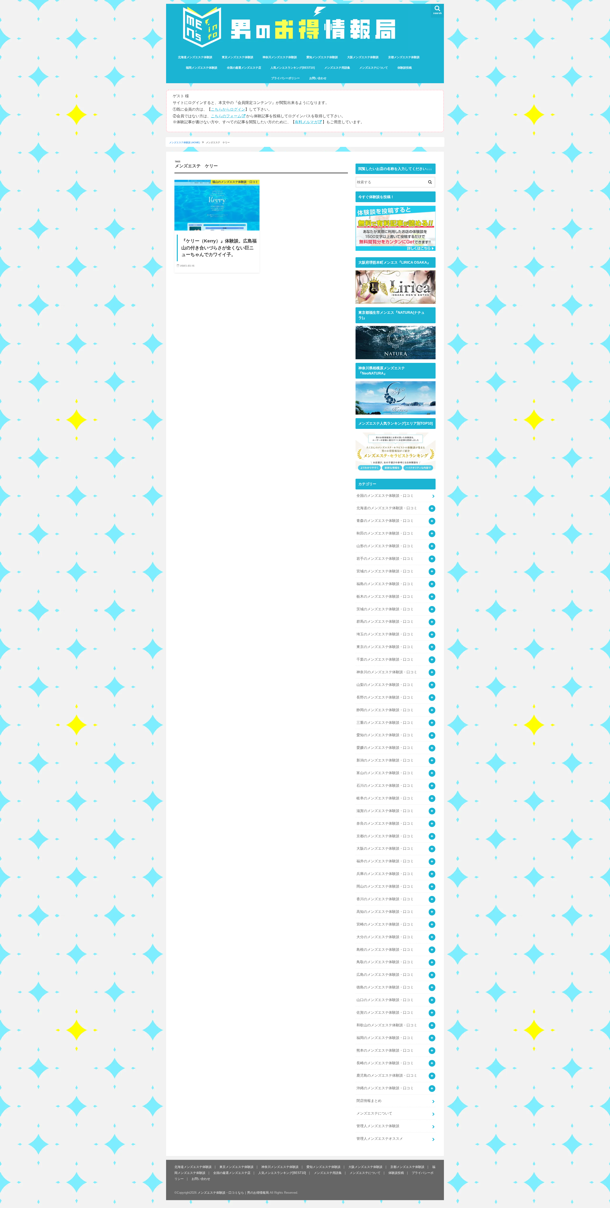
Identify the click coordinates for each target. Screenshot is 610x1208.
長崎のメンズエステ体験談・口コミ (385, 1063)
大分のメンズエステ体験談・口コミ (385, 937)
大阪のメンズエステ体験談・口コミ (385, 848)
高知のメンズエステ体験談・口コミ (385, 912)
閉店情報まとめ (368, 1101)
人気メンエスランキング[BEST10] (292, 67)
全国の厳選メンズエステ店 (244, 67)
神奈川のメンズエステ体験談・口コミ (386, 672)
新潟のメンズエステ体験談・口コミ (385, 760)
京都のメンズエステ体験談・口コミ (385, 836)
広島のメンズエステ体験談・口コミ (385, 975)
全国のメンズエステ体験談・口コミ (385, 496)
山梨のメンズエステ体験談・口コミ (385, 685)
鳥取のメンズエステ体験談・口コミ (385, 962)
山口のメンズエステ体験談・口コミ (385, 1000)
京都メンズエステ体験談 (404, 57)
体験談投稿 (404, 67)
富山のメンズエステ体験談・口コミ (385, 773)
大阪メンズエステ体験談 (363, 57)
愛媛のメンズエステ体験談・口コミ (385, 748)
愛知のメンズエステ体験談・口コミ (385, 735)
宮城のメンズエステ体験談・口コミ (385, 571)
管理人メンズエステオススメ (379, 1139)
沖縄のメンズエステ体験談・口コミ (385, 1088)
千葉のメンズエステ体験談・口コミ (385, 659)
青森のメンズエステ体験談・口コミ (385, 521)
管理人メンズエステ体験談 (377, 1126)
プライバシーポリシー (285, 78)
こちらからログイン (228, 109)
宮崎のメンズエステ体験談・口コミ (385, 924)
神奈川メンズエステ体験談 (280, 57)
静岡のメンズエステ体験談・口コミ (385, 710)
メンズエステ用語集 (337, 67)
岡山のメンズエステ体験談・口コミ (385, 886)
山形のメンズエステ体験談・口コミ (385, 546)
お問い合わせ (317, 78)
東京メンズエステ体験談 (237, 57)
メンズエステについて (373, 67)
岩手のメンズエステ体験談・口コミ (385, 558)
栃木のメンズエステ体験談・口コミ (385, 596)
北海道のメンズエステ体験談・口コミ (386, 508)
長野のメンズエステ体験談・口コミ (385, 697)
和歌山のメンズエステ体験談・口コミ (386, 1025)
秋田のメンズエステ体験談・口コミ (385, 533)
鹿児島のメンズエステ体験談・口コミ (386, 1075)
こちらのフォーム (226, 116)
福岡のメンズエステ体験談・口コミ (385, 1038)
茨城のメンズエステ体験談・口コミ (385, 609)
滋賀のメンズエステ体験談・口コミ (385, 811)
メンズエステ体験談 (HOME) (184, 142)
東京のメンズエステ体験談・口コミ (385, 647)
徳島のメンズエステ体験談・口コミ (385, 987)
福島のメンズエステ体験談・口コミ (385, 584)
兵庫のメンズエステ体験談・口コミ (385, 874)
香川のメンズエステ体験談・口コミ (385, 899)
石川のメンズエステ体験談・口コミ (385, 785)
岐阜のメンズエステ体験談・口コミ (385, 798)
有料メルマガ (306, 122)
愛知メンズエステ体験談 (322, 57)
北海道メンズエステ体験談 (195, 57)
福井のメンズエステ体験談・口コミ (385, 861)
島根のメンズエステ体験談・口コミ (385, 949)
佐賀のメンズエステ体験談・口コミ (385, 1012)
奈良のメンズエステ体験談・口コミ (385, 823)
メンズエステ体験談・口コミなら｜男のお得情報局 (233, 1193)
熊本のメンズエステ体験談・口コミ (385, 1050)
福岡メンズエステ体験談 (201, 67)
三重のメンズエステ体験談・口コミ (385, 723)
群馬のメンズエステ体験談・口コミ (385, 621)
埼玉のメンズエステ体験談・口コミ (385, 634)
